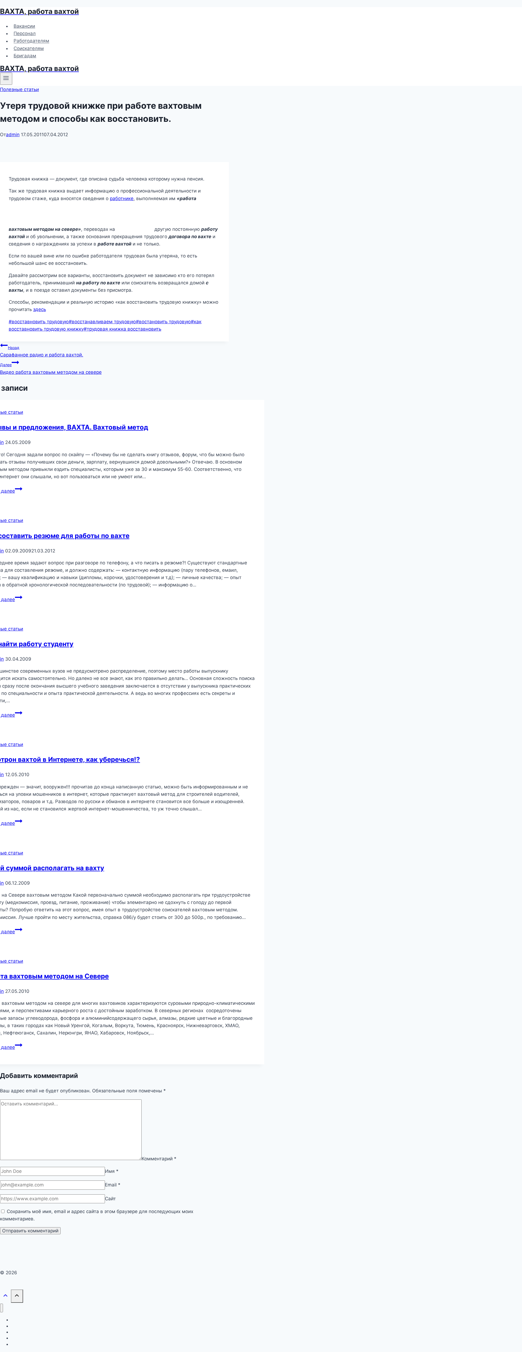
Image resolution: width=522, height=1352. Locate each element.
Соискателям (29, 48)
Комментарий (159, 1158)
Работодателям (31, 41)
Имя (112, 1171)
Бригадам (25, 55)
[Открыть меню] (6, 79)
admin (13, 134)
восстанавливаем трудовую (102, 321)
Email (112, 1185)
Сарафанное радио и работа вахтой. (41, 351)
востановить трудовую (163, 321)
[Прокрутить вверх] (5, 1296)
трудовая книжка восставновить (122, 329)
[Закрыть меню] (1, 1308)
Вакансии (24, 26)
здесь (39, 309)
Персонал (25, 33)
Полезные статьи (19, 89)
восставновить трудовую (39, 321)
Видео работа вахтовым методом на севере (51, 368)
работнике (121, 198)
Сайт (110, 1198)
